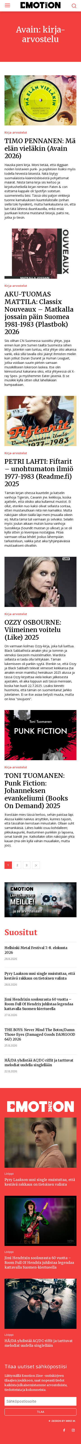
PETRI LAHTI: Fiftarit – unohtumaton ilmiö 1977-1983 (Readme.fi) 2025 (38, 473)
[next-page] (36, 865)
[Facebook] (64, 1430)
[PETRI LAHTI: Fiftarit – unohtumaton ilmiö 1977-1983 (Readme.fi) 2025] (40, 421)
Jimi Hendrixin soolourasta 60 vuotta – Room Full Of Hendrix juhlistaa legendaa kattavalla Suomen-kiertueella (38, 1004)
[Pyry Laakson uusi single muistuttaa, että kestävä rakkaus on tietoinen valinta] (40, 1143)
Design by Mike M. (64, 1420)
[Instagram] (73, 1430)
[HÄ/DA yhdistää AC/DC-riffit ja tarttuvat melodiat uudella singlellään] (40, 1304)
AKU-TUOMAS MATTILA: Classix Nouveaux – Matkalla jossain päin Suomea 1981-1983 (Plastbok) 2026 (39, 313)
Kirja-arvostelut (15, 132)
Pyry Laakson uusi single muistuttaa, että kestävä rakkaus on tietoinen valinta (39, 975)
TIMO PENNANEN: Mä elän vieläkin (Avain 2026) (40, 148)
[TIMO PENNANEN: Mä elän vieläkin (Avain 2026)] (40, 100)
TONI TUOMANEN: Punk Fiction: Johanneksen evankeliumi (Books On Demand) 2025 (36, 791)
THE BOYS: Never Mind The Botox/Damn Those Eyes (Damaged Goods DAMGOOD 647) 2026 (39, 1034)
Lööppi (9, 1173)
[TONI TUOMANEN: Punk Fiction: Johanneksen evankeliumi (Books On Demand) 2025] (40, 735)
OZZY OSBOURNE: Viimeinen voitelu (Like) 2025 (32, 629)
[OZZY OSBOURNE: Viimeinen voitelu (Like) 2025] (40, 582)
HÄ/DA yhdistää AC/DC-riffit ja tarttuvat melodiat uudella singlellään (38, 1062)
